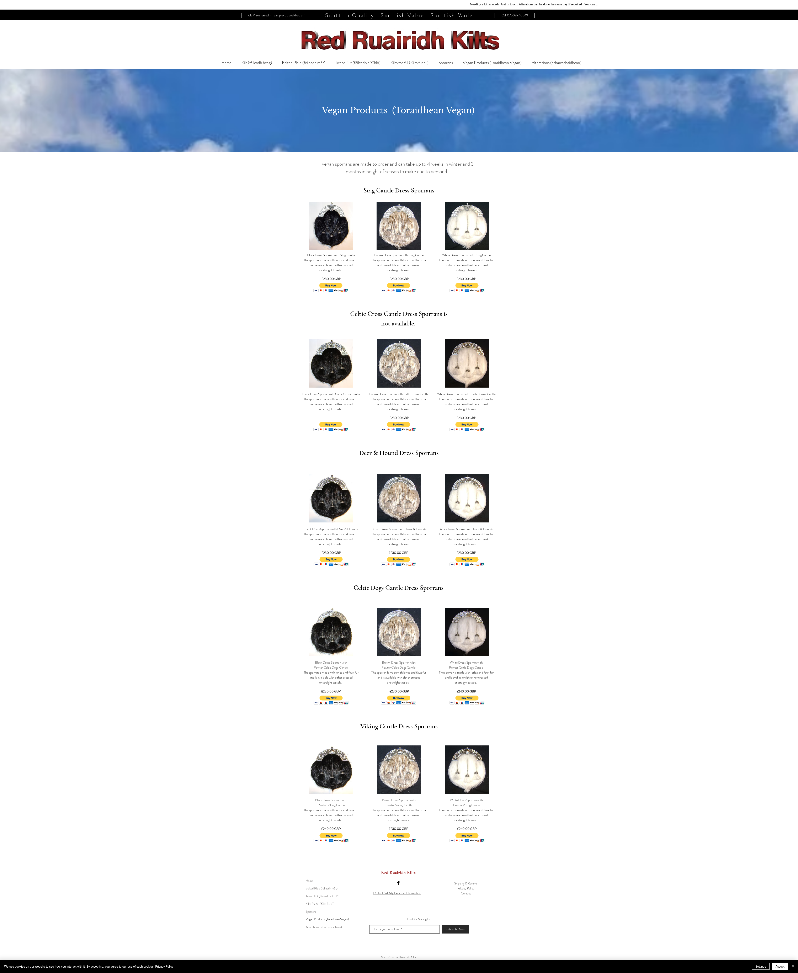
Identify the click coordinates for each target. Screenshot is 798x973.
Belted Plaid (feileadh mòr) (321, 888)
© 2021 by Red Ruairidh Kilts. (399, 957)
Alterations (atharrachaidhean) (324, 927)
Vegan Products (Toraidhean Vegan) (327, 919)
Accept (780, 966)
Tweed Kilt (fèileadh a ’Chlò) (322, 896)
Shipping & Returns (466, 883)
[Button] (399, 39)
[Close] (793, 966)
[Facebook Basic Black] (398, 883)
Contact (466, 893)
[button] (331, 287)
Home (309, 880)
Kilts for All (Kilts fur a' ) (320, 904)
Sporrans (311, 911)
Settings (760, 966)
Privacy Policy (465, 888)
